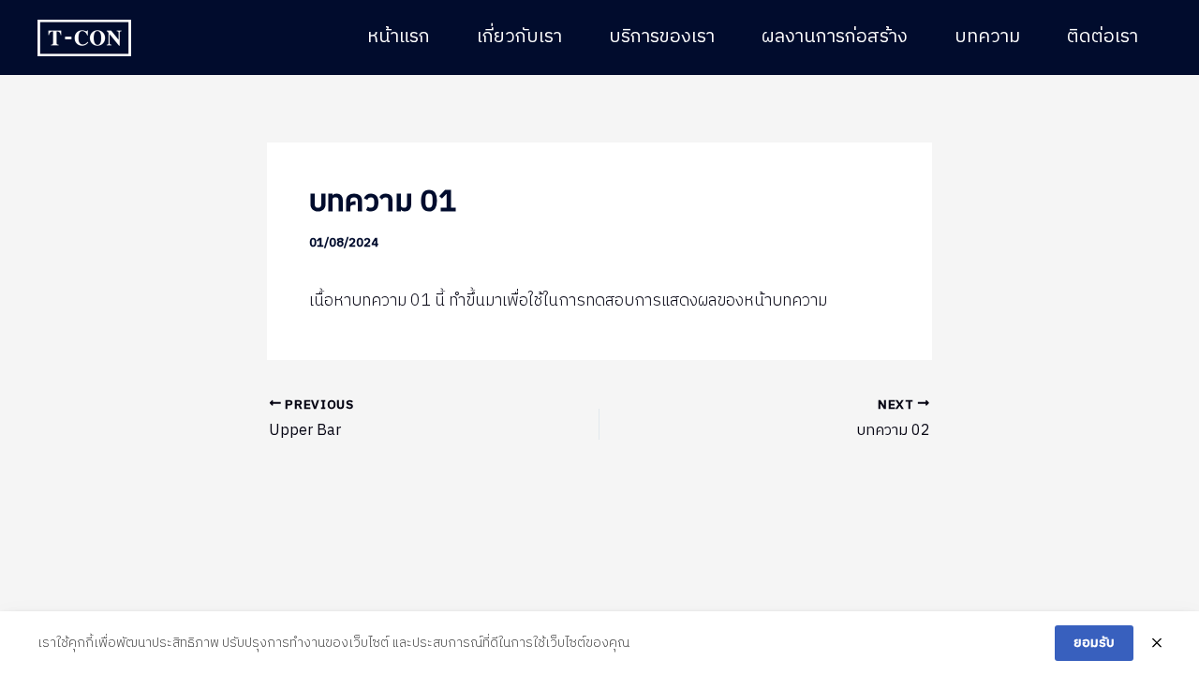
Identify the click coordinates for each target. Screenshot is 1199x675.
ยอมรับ (1094, 642)
